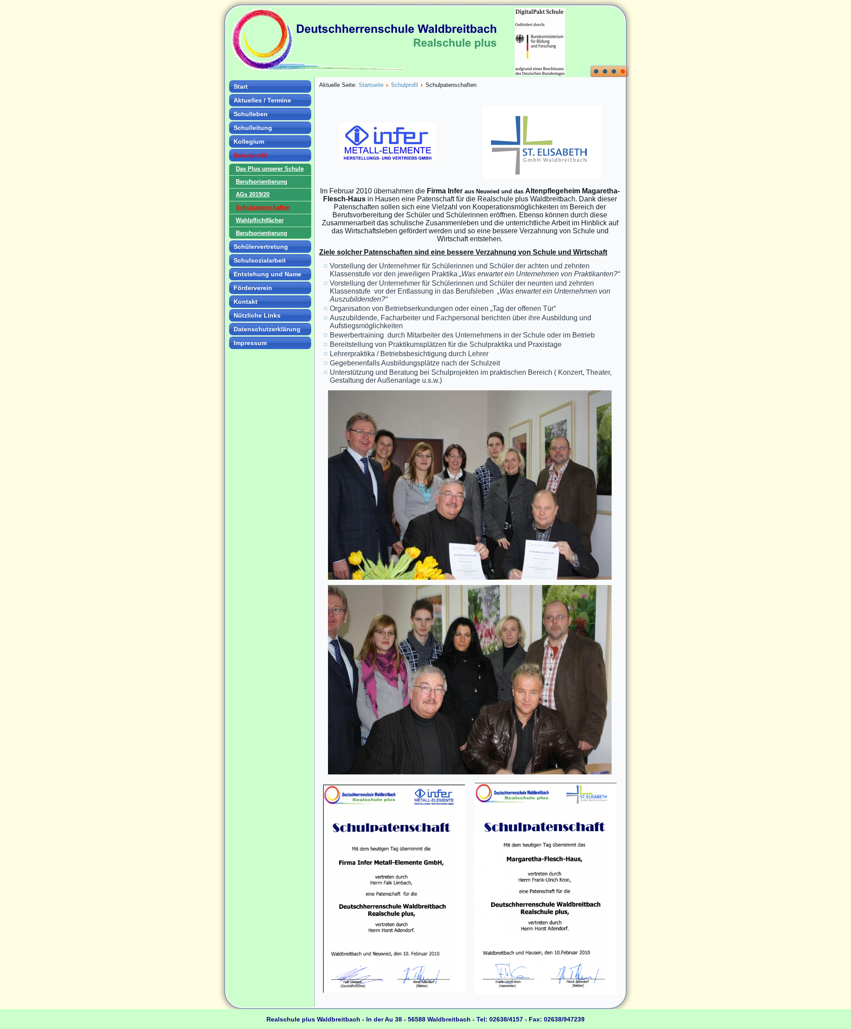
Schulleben (251, 114)
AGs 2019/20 (252, 194)
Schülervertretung (261, 246)
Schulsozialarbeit (260, 260)
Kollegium (249, 141)
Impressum (250, 342)
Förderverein (253, 287)
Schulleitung (253, 127)
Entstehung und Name (267, 274)
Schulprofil (250, 155)
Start (241, 86)
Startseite (371, 85)
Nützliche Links (257, 315)
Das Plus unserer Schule (270, 168)
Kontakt (246, 301)
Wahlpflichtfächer (260, 220)
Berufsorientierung (261, 181)
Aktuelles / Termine (262, 100)
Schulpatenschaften (263, 207)
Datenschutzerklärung (267, 329)
